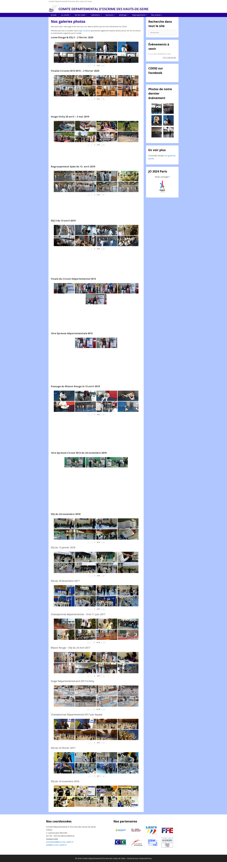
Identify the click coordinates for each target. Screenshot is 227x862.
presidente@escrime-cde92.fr (60, 842)
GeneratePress (145, 858)
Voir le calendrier (168, 58)
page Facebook (84, 31)
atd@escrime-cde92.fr (56, 844)
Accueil (53, 15)
